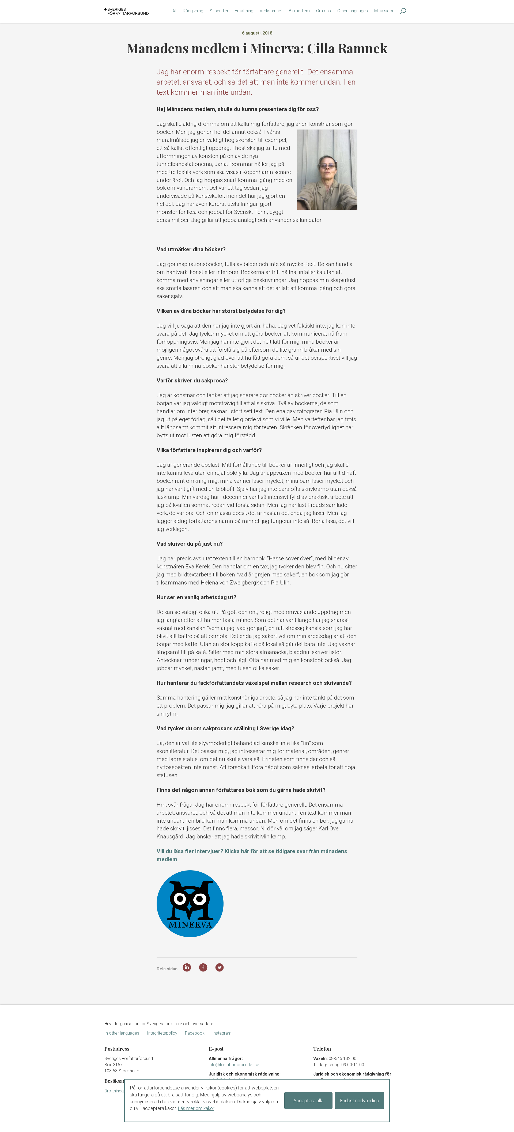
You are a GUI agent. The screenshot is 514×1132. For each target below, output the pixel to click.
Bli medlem (299, 10)
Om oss (323, 10)
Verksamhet (271, 10)
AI (174, 10)
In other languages (121, 1033)
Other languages (352, 10)
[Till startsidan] (126, 11)
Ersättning (244, 10)
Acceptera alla (308, 1100)
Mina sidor (384, 10)
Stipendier (219, 10)
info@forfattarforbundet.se (234, 1064)
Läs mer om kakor (196, 1108)
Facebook (195, 1033)
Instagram (222, 1033)
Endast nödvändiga (359, 1100)
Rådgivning (193, 10)
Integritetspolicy (162, 1033)
